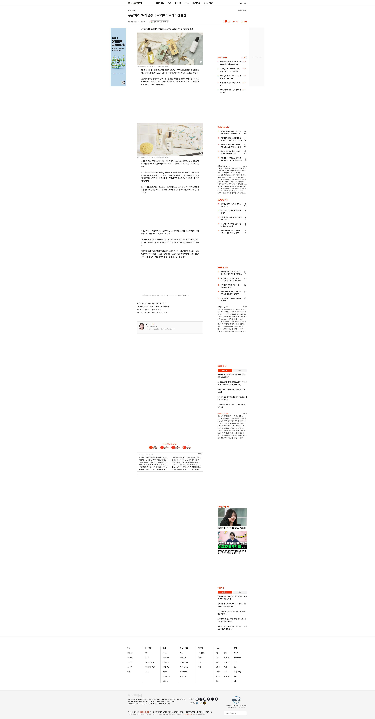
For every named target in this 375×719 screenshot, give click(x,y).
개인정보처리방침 (144, 712)
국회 (146, 653)
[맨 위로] (370, 710)
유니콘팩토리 (208, 3)
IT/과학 (218, 672)
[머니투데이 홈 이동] (135, 695)
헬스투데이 (183, 672)
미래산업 (218, 676)
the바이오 (196, 3)
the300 (178, 3)
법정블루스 (165, 667)
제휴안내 (182, 712)
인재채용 (136, 712)
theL (187, 3)
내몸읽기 (183, 658)
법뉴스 (164, 653)
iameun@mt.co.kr (151, 327)
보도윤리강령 (208, 712)
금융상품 (129, 662)
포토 (235, 667)
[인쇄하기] (245, 22)
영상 (235, 662)
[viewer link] (200, 62)
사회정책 (226, 662)
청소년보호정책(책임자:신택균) (158, 712)
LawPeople (166, 676)
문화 (225, 667)
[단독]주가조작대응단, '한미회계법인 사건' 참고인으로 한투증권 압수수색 (231, 160)
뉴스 (181, 653)
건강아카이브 (184, 667)
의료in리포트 (184, 662)
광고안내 (176, 712)
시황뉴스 (129, 653)
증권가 (129, 672)
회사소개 (130, 712)
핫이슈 (200, 658)
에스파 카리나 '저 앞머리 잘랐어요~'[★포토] (232, 528)
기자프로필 (237, 672)
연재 (199, 662)
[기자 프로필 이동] (141, 326)
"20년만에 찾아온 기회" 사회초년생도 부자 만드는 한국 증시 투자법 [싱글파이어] (232, 552)
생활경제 (133, 10)
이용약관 (170, 712)
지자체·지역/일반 (150, 667)
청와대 (147, 658)
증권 (169, 3)
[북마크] (241, 22)
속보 (217, 681)
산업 (217, 658)
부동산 (218, 667)
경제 (225, 653)
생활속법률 (165, 662)
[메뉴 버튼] (245, 3)
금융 (217, 653)
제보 (235, 676)
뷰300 (147, 672)
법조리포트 (165, 658)
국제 (225, 672)
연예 (235, 648)
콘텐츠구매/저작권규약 (192, 712)
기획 (199, 667)
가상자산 (129, 667)
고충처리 (201, 712)
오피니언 (226, 676)
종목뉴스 (129, 658)
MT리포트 (160, 3)
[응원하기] (153, 324)
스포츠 (236, 653)
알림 (235, 681)
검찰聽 (164, 672)
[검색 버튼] (241, 3)
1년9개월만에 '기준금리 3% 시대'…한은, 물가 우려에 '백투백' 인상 (231, 274)
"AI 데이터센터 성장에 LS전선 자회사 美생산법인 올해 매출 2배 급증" (231, 133)
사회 (217, 662)
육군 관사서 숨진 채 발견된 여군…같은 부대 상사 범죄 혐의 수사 (231, 280)
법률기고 (165, 681)
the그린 (183, 676)
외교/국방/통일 (149, 662)
